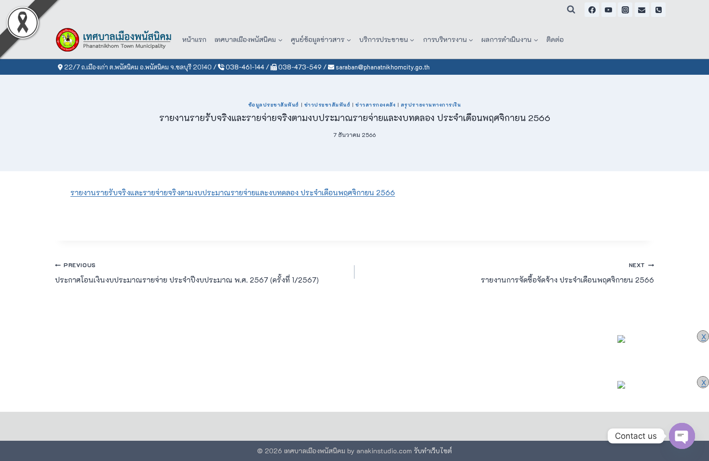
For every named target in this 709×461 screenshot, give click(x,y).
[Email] (642, 9)
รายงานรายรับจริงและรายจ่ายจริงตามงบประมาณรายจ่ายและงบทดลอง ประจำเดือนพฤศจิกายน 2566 (232, 192)
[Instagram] (625, 9)
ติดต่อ (555, 39)
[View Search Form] (571, 9)
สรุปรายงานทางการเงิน (431, 104)
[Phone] (658, 9)
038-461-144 (244, 67)
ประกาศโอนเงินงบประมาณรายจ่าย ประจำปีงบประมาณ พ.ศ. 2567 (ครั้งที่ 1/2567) (187, 273)
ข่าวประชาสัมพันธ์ (327, 104)
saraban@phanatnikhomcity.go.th (382, 67)
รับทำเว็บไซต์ (433, 450)
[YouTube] (608, 9)
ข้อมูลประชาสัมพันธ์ (273, 104)
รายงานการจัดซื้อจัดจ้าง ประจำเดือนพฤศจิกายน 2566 (567, 273)
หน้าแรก (194, 39)
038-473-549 (299, 67)
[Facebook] (592, 9)
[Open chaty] (682, 436)
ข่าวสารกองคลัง (375, 104)
